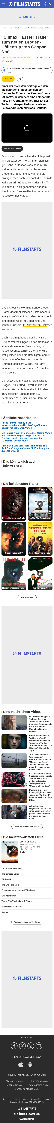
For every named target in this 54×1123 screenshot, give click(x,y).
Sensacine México (24, 1089)
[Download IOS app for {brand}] (22, 1064)
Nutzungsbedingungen (40, 1099)
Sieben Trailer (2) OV (14, 553)
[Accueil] (24, 4)
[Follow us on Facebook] (14, 1045)
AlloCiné (10, 1081)
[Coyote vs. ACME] (10, 852)
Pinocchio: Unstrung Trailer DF (14, 518)
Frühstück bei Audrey (11, 907)
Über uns (6, 1099)
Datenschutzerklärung (19, 1102)
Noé (4, 316)
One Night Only (9, 896)
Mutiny (5, 912)
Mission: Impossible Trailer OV (14, 588)
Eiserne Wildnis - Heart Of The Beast (18, 890)
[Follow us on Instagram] (31, 1045)
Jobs (14, 1099)
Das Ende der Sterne (11, 885)
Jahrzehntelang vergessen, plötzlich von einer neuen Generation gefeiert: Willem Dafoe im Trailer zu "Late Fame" (40, 812)
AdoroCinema (35, 1085)
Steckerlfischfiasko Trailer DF (40, 553)
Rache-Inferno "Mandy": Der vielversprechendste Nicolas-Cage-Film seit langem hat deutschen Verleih (24, 425)
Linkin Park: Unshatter (12, 868)
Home (5, 28)
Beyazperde (11, 1085)
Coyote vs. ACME (28, 842)
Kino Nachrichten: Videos (34, 28)
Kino (11, 28)
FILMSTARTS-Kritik (35, 325)
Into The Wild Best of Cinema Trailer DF (40, 518)
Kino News (18, 28)
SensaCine (36, 1081)
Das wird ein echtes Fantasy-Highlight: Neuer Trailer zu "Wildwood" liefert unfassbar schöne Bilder (40, 795)
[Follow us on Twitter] (23, 1045)
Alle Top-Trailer (27, 597)
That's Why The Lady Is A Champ (17, 901)
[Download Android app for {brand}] (31, 1064)
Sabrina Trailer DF (40, 588)
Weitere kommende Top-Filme (27, 922)
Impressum (23, 1099)
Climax (33, 160)
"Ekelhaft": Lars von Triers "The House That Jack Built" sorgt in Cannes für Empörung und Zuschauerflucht (26, 448)
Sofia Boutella (25, 389)
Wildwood (6, 879)
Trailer (23, 852)
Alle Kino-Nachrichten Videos (27, 827)
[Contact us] (39, 1045)
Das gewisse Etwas (10, 874)
